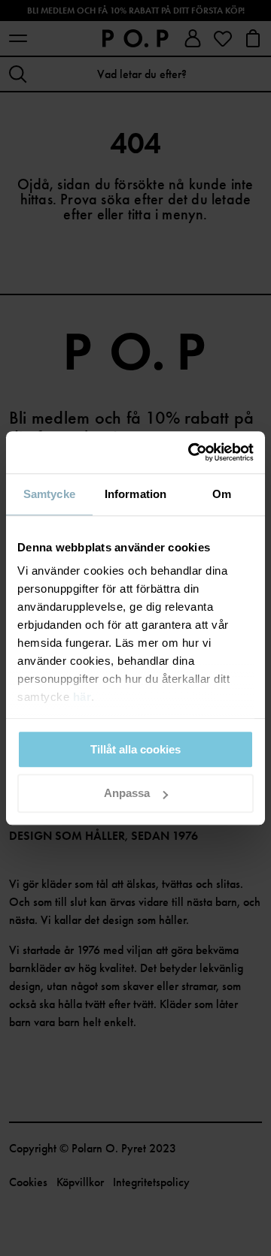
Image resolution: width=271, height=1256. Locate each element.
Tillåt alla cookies (135, 749)
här (82, 696)
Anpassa (127, 793)
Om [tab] (221, 494)
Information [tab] (135, 494)
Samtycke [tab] (49, 494)
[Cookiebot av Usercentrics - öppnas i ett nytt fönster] (191, 452)
